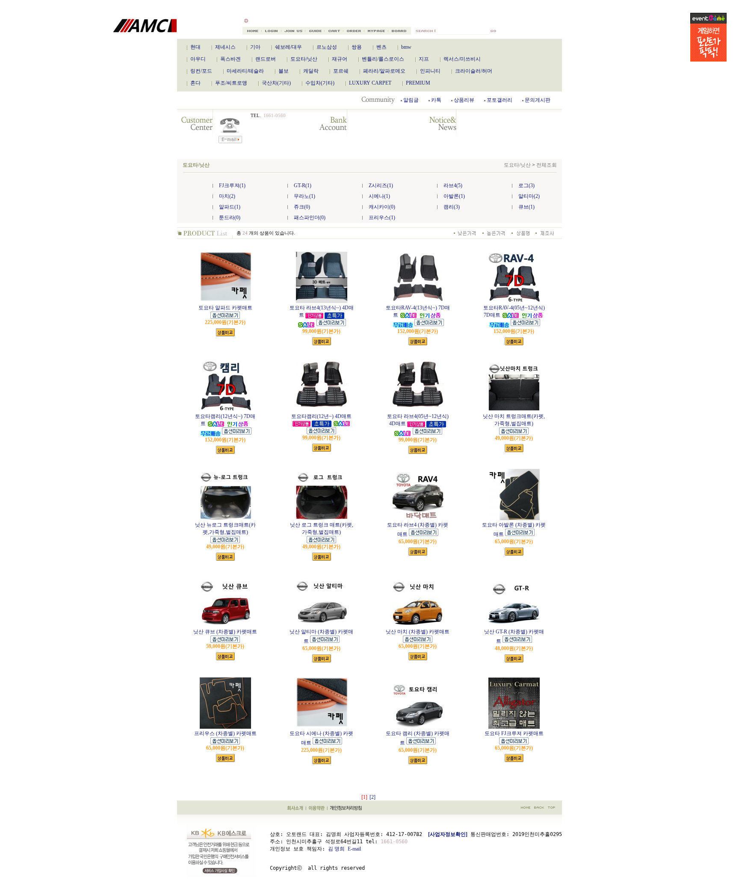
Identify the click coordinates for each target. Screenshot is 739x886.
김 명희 (336, 849)
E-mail (354, 849)
